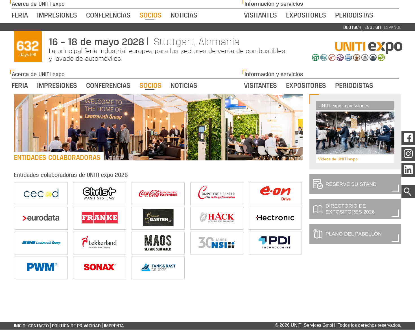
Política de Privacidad (100, 14)
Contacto (38, 325)
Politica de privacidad (76, 325)
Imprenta (114, 325)
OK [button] (371, 11)
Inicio (19, 325)
